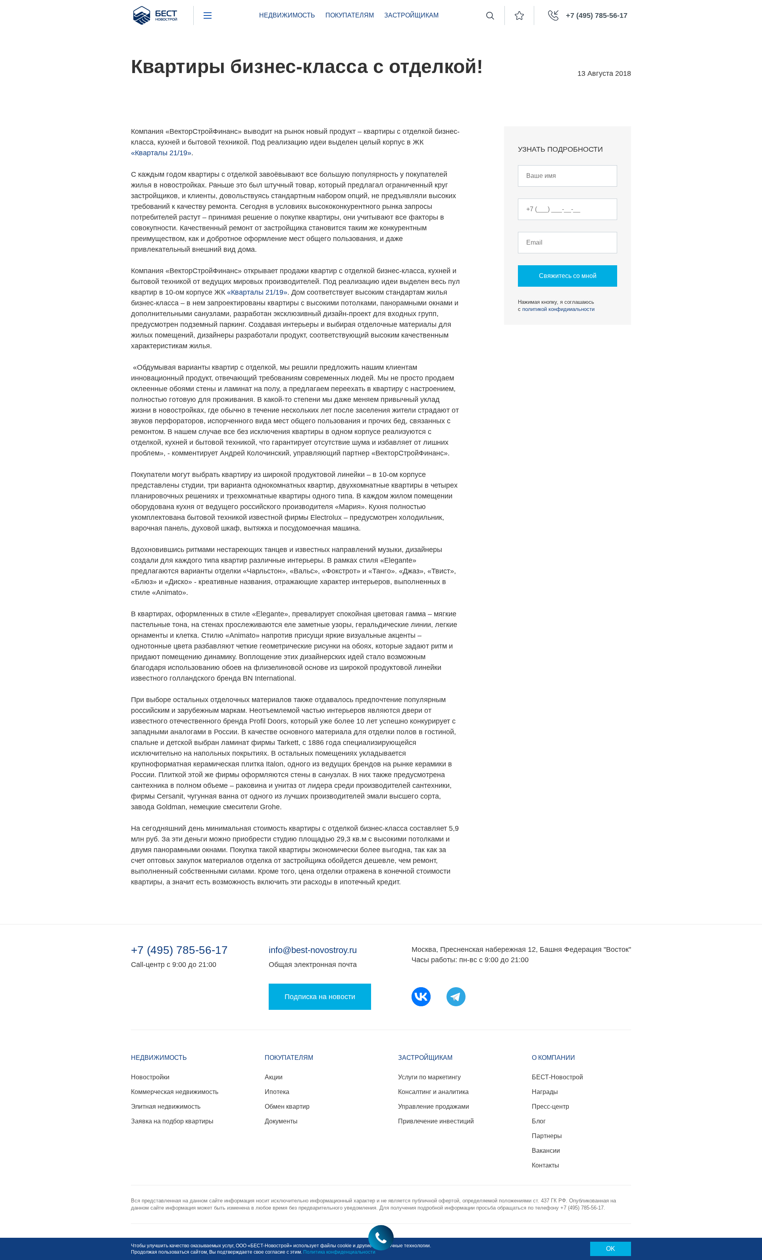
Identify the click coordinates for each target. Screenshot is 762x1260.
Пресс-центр (550, 1106)
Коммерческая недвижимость (174, 1091)
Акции (274, 1077)
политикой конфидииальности (558, 309)
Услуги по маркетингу (429, 1077)
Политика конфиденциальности (339, 1252)
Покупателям (349, 15)
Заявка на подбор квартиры (172, 1121)
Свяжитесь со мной (568, 275)
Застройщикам (411, 15)
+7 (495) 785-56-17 (179, 950)
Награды (545, 1091)
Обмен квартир (287, 1106)
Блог (539, 1121)
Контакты (545, 1165)
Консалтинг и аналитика (433, 1091)
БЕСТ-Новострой (557, 1077)
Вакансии (546, 1150)
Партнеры (547, 1136)
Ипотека (277, 1091)
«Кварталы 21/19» (161, 153)
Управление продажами (433, 1106)
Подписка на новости (320, 997)
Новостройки (150, 1077)
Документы (281, 1121)
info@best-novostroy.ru (313, 950)
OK (610, 1248)
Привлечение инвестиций (436, 1121)
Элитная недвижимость (165, 1106)
